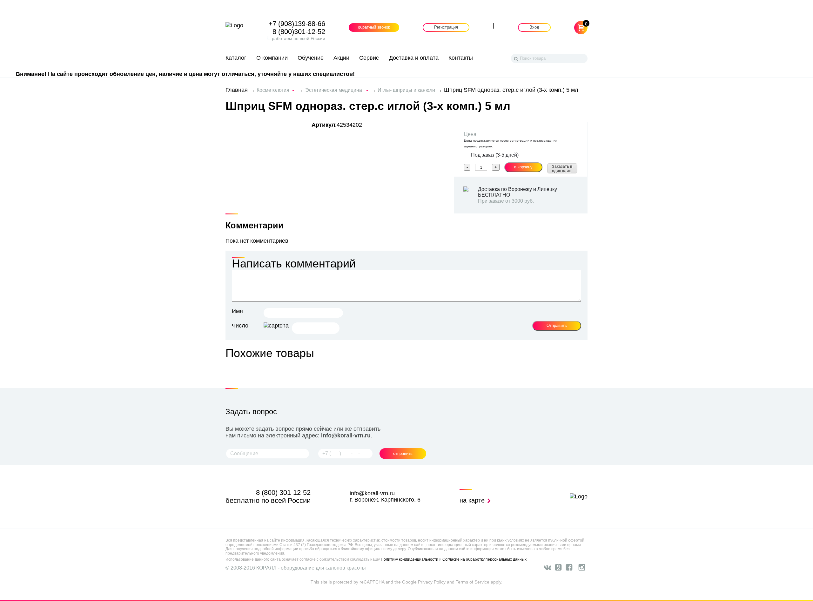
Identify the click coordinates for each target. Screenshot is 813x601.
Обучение (311, 58)
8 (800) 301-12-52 (283, 492)
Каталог (235, 58)
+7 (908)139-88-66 (296, 24)
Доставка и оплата (414, 58)
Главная (236, 90)
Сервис (369, 58)
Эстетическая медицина (334, 90)
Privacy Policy (432, 581)
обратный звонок (374, 27)
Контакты (460, 58)
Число (240, 325)
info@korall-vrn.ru (346, 435)
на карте (473, 500)
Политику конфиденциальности (409, 559)
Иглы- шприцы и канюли (406, 90)
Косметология (273, 90)
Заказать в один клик (562, 168)
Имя (237, 311)
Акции (341, 58)
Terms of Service (472, 581)
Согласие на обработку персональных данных (484, 559)
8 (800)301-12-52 (298, 32)
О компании (272, 58)
